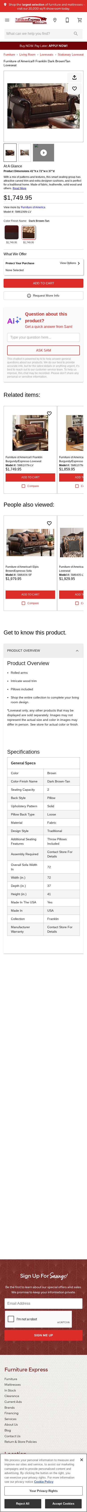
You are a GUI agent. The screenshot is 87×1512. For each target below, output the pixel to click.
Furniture (9, 54)
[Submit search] (76, 34)
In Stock (10, 1390)
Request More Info (46, 295)
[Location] (55, 20)
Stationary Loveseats (71, 54)
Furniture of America (33, 207)
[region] (43, 1483)
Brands (9, 1407)
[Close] (82, 1460)
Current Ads (13, 1401)
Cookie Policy (43, 1481)
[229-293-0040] (67, 20)
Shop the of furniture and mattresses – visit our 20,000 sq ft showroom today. (46, 6)
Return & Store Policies (20, 1441)
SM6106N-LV (23, 211)
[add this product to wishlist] (74, 88)
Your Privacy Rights (43, 1491)
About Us (11, 1424)
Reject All (22, 1503)
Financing (11, 1413)
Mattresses (12, 1384)
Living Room (27, 54)
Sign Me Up (43, 1335)
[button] (7, 20)
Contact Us (12, 1436)
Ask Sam (43, 350)
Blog (7, 1430)
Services (10, 1418)
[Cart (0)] (80, 20)
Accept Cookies (63, 1503)
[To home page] (31, 20)
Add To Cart (43, 283)
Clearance (11, 1395)
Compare (33, 486)
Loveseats (46, 54)
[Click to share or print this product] (74, 77)
